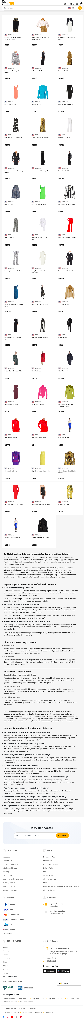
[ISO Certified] (24, 988)
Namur (5, 969)
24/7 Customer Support (59, 948)
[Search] (80, 8)
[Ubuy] (11, 4)
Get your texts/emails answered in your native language (63, 953)
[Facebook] (5, 1017)
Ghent (5, 955)
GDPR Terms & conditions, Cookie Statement (61, 886)
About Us (6, 857)
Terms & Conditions (11, 1012)
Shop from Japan (38, 999)
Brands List (47, 861)
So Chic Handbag (12, 697)
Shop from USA (9, 999)
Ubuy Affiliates (49, 890)
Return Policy (48, 868)
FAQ (44, 872)
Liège (5, 962)
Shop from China (10, 1002)
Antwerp (6, 951)
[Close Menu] (2, 4)
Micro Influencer (9, 886)
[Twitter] (18, 1017)
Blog (45, 883)
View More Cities (9, 977)
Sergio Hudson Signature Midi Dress (20, 675)
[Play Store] (63, 971)
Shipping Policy (9, 883)
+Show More (8, 934)
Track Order (7, 875)
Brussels (6, 947)
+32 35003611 (51, 961)
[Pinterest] (22, 1017)
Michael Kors (10, 645)
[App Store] (49, 971)
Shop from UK (23, 999)
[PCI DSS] (8, 988)
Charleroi (6, 958)
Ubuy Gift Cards (49, 879)
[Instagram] (9, 1017)
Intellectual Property (11, 868)
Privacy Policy (27, 1012)
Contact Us (7, 861)
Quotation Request (10, 864)
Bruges (5, 966)
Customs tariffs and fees (13, 879)
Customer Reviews (50, 864)
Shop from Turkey (26, 1002)
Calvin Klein (9, 656)
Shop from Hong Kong (55, 999)
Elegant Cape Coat (12, 686)
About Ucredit (48, 875)
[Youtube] (13, 1017)
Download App (49, 857)
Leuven (5, 973)
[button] (66, 4)
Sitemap (6, 872)
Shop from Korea (73, 999)
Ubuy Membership (10, 890)
